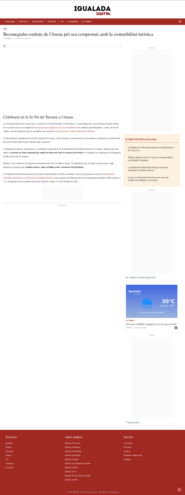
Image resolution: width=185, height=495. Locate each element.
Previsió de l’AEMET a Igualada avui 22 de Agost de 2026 (151, 324)
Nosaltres (127, 459)
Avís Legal (128, 443)
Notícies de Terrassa (72, 443)
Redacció (9, 38)
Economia (73, 22)
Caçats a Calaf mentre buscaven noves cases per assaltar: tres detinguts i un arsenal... (148, 179)
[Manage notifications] (179, 490)
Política (23, 22)
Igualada (10, 22)
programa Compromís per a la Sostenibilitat (57, 127)
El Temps (86, 22)
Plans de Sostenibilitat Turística (40, 177)
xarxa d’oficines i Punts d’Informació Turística (75, 131)
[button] (180, 22)
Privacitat (127, 447)
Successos (37, 22)
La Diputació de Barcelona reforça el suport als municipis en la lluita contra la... (148, 169)
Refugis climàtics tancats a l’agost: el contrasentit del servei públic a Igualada (150, 158)
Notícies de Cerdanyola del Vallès (77, 463)
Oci (62, 22)
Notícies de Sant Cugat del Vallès (77, 475)
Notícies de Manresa (72, 447)
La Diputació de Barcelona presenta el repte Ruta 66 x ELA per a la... (151, 149)
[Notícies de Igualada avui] (92, 10)
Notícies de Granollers (73, 451)
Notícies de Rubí (71, 479)
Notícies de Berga (71, 459)
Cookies (127, 451)
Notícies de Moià (71, 467)
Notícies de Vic (71, 471)
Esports (52, 22)
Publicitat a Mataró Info (133, 455)
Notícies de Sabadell (72, 455)
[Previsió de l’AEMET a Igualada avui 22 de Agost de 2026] (151, 301)
